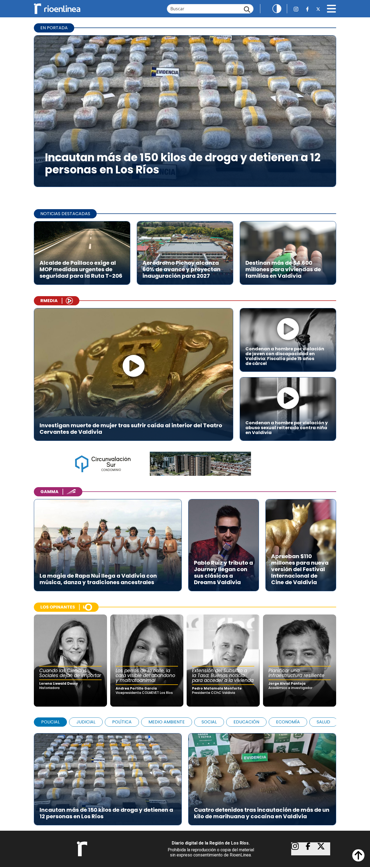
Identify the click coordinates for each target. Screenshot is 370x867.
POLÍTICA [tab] (122, 722)
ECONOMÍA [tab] (288, 722)
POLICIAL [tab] (50, 722)
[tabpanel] (185, 776)
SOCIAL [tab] (209, 722)
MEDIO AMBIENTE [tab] (166, 722)
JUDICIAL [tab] (85, 722)
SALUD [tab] (323, 722)
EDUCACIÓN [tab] (246, 722)
